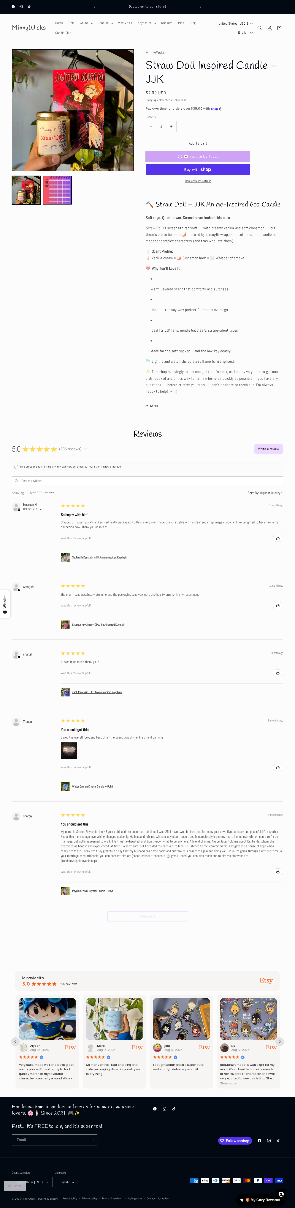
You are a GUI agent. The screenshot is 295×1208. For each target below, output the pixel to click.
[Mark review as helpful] (278, 538)
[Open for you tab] (281, 1194)
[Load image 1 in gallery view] (26, 190)
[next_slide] (279, 1041)
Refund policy (70, 1198)
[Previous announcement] (94, 6)
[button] (86, 23)
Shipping (151, 100)
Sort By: (253, 493)
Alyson (35, 1045)
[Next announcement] (200, 6)
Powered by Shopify (47, 1198)
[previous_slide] (15, 1041)
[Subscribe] (92, 1140)
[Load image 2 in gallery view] (57, 190)
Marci (101, 1045)
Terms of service (111, 1198)
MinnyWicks (29, 1198)
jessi (167, 1045)
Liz (233, 1045)
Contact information (158, 1198)
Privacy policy (89, 1198)
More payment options (198, 181)
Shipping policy (133, 1198)
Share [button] (154, 406)
